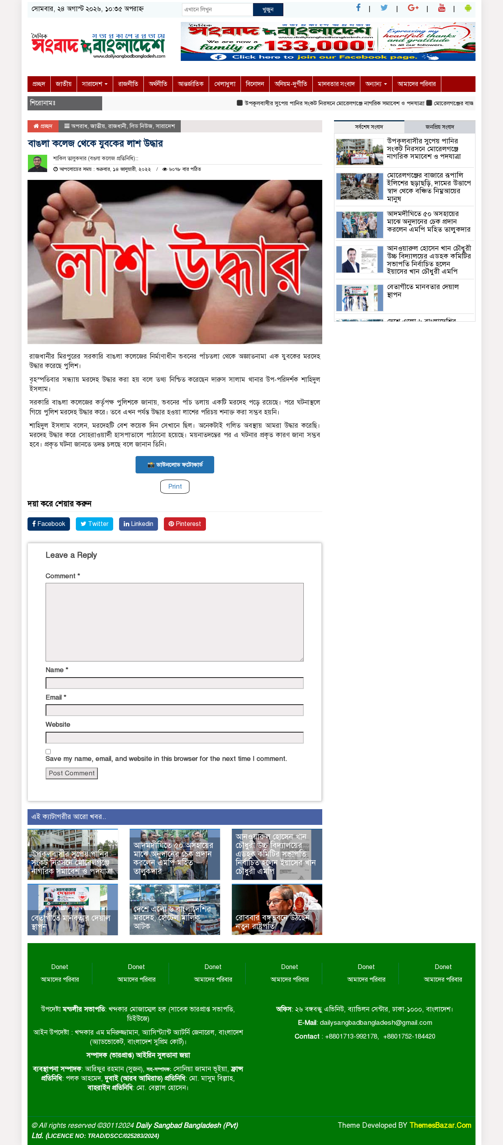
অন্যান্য (374, 84)
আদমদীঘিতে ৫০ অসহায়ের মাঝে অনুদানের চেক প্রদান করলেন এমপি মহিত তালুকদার (173, 858)
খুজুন (268, 9)
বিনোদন (255, 84)
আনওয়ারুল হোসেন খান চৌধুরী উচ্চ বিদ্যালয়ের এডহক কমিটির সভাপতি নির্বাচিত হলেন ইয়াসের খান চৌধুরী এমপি (276, 854)
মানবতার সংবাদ (336, 84)
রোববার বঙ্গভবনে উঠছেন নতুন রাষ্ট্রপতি (273, 922)
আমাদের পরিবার (417, 84)
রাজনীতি (128, 84)
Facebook (50, 524)
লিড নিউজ (141, 126)
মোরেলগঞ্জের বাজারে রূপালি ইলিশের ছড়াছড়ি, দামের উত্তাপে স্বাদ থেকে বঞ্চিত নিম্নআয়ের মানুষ (429, 187)
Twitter (97, 524)
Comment (63, 576)
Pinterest (187, 524)
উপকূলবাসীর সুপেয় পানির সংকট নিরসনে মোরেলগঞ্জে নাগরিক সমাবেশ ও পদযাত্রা (315, 103)
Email (56, 697)
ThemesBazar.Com (440, 1125)
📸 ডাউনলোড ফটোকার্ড (175, 464)
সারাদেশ (93, 84)
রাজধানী (117, 126)
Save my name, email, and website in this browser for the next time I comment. (166, 759)
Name (57, 670)
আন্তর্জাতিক (191, 84)
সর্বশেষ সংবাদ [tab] (369, 127)
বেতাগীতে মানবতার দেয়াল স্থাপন (70, 922)
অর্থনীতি (158, 84)
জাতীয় (64, 84)
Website (58, 724)
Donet (59, 967)
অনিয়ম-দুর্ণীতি (291, 84)
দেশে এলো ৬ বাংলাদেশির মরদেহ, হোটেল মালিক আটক (172, 917)
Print (175, 486)
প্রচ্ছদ (39, 84)
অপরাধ (79, 126)
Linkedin (141, 524)
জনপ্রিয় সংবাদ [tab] (440, 127)
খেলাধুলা (224, 84)
